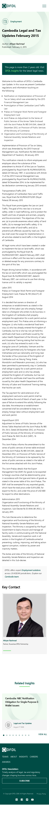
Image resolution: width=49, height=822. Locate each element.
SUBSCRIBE (24, 780)
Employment (16, 21)
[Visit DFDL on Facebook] (22, 799)
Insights (23, 756)
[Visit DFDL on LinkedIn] (17, 799)
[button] (3, 735)
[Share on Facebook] (8, 672)
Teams (5, 756)
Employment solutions (31, 570)
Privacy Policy (41, 794)
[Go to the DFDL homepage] (9, 6)
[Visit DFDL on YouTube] (32, 799)
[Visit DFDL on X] (27, 799)
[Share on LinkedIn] (3, 672)
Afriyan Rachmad (16, 43)
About (13, 756)
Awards (6, 761)
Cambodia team (12, 576)
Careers (34, 756)
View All (42, 734)
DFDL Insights (12, 70)
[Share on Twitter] (14, 672)
